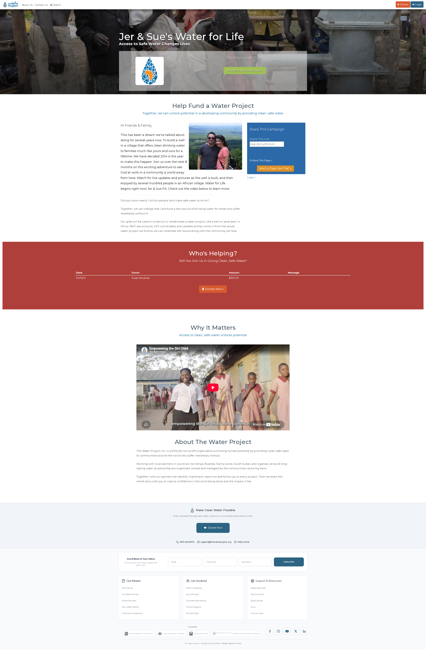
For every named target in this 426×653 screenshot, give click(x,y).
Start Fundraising (194, 588)
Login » (251, 177)
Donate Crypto (192, 613)
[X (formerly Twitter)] (295, 631)
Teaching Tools (257, 594)
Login (418, 4)
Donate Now (215, 527)
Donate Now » (214, 289)
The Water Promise (130, 594)
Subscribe (289, 562)
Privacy (224, 643)
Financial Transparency (132, 613)
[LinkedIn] (304, 631)
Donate (403, 4)
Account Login (257, 613)
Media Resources (258, 588)
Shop (253, 607)
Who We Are (127, 588)
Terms (231, 643)
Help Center (244, 542)
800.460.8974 (187, 542)
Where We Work (129, 600)
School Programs (193, 607)
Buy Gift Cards (192, 594)
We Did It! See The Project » (244, 70)
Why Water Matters (130, 607)
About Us (27, 4)
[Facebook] (269, 631)
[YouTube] (287, 631)
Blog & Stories (257, 600)
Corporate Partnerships (196, 600)
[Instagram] (278, 631)
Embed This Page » (261, 160)
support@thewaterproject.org (216, 542)
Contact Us (41, 4)
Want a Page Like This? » (275, 168)
